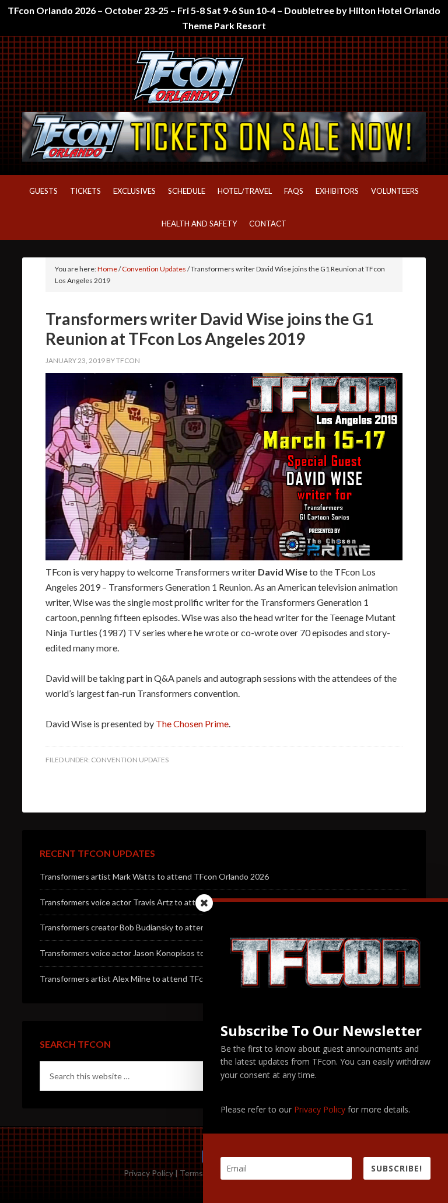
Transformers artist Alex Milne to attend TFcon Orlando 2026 (152, 979)
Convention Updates (130, 759)
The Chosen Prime (192, 723)
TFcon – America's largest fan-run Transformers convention (223, 77)
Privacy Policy (148, 1173)
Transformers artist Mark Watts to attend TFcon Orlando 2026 (154, 876)
